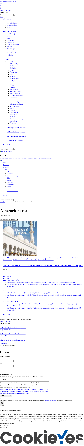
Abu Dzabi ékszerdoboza (18, 258)
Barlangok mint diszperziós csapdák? (51, 258)
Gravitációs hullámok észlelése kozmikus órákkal (25, 260)
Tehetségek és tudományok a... (17, 128)
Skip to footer (12, 1)
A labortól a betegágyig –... (16, 132)
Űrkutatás (13, 123)
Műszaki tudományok (16, 104)
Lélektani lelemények (16, 95)
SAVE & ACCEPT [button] (4, 425)
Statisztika (13, 117)
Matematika (13, 98)
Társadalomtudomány (16, 119)
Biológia (12, 66)
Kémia (12, 85)
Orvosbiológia (14, 112)
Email (4, 379)
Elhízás (76, 258)
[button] (3, 159)
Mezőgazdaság (14, 102)
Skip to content (4, 1)
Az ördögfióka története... (15, 140)
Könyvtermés (14, 89)
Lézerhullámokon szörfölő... (16, 136)
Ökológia (12, 110)
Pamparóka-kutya (49, 260)
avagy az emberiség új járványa (33, 258)
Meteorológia (14, 100)
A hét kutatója (14, 64)
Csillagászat (13, 68)
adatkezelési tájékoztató (51, 400)
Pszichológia (13, 115)
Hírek (11, 83)
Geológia (12, 81)
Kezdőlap (2, 202)
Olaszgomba (41, 260)
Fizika (11, 74)
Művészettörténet (15, 106)
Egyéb (12, 70)
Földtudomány (14, 79)
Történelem (13, 121)
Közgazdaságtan (15, 93)
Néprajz (12, 108)
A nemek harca (7, 258)
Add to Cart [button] (8, 272)
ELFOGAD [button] (68, 400)
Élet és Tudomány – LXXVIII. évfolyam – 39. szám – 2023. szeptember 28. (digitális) (43, 265)
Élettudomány (14, 72)
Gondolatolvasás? (7, 260)
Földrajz (12, 76)
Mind (11, 62)
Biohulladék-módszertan (67, 258)
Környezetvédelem (15, 91)
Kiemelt (12, 87)
